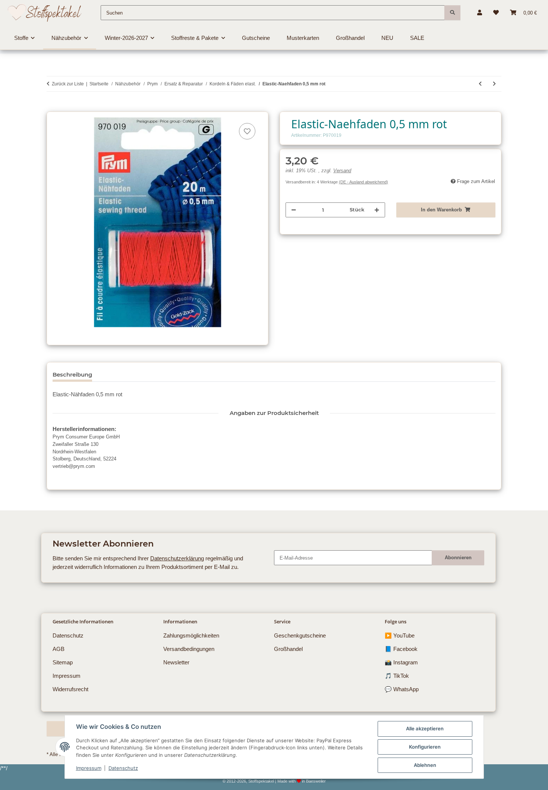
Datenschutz (123, 768)
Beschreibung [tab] (72, 374)
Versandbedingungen (188, 649)
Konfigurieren (425, 747)
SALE (417, 38)
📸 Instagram (401, 662)
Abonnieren (458, 557)
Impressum (88, 768)
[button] (480, 12)
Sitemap (63, 662)
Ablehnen (425, 765)
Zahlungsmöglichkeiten (191, 635)
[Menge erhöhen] (376, 210)
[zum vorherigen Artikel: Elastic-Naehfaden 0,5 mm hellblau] (480, 83)
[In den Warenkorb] (52, 107)
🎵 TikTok (397, 676)
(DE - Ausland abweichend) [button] (363, 182)
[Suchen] (452, 12)
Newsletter (176, 662)
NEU (387, 38)
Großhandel (288, 649)
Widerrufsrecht (70, 689)
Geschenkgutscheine (300, 635)
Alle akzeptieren (425, 728)
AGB (58, 649)
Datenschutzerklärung (177, 558)
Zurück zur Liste (68, 83)
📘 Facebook (401, 649)
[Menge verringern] (293, 210)
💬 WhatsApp (402, 689)
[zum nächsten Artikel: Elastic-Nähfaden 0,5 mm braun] (494, 83)
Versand (342, 170)
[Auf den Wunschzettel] (247, 131)
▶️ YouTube (400, 635)
